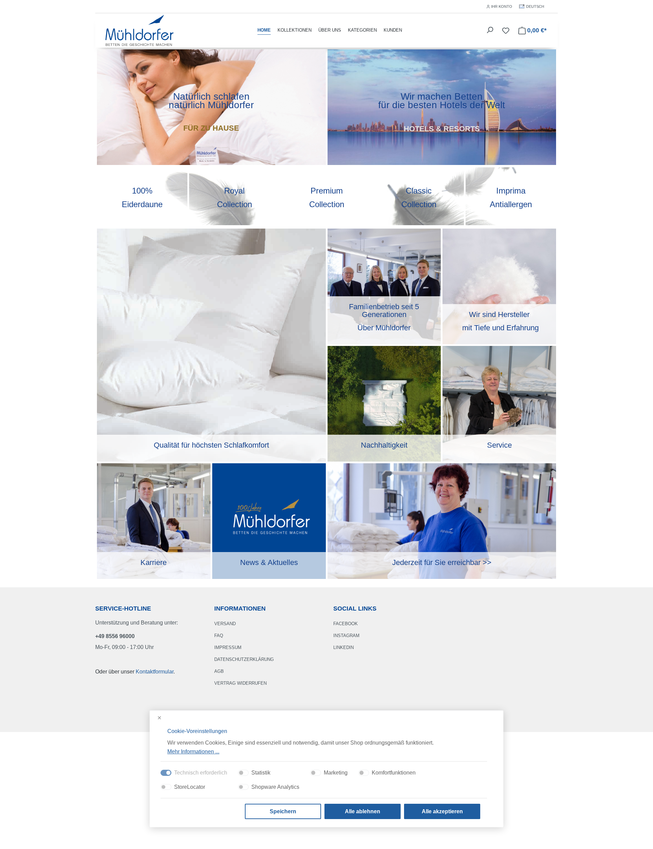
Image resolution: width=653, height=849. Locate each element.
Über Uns (329, 30)
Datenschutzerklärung (244, 659)
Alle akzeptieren (442, 811)
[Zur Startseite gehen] (139, 30)
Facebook (345, 623)
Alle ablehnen (362, 811)
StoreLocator (189, 787)
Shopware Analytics (275, 787)
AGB (219, 671)
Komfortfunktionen (394, 773)
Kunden (393, 30)
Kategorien (362, 30)
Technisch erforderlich (200, 773)
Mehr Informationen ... (193, 751)
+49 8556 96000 (115, 636)
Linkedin (343, 647)
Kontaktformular (154, 672)
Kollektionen (295, 30)
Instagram (346, 635)
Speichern (283, 811)
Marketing (336, 773)
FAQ (218, 635)
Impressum (227, 647)
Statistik (260, 773)
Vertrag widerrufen (240, 683)
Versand (225, 623)
